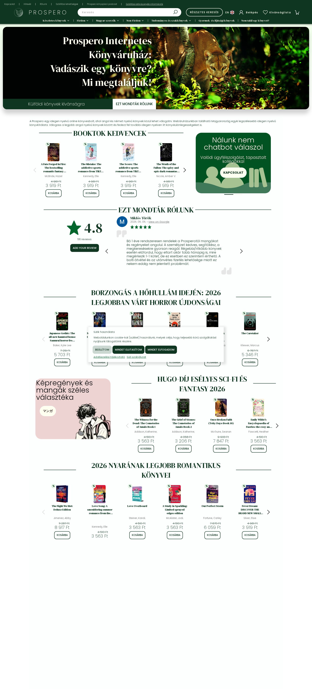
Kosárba (53, 193)
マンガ (48, 411)
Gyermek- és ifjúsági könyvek (217, 20)
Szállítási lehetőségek (67, 4)
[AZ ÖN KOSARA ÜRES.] (297, 12)
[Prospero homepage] (18, 12)
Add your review (84, 248)
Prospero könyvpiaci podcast (102, 4)
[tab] (228, 194)
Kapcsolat (9, 4)
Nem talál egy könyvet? (255, 20)
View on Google (224, 222)
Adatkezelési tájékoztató (109, 357)
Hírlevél (27, 4)
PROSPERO (48, 12)
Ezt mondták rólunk (134, 104)
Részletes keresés (204, 12)
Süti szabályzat (136, 357)
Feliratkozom (239, 178)
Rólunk (43, 4)
